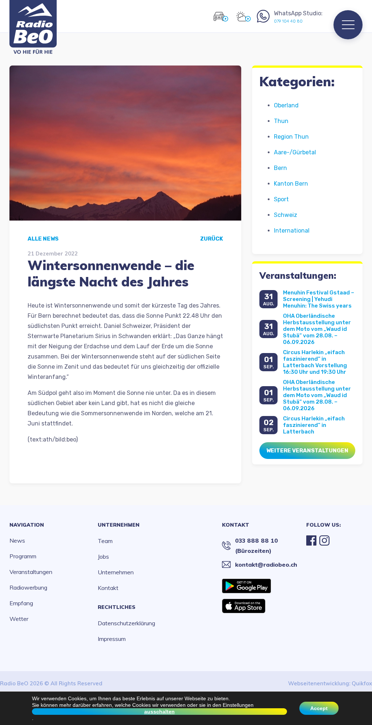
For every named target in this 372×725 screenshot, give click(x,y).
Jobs (103, 556)
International (292, 230)
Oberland (286, 105)
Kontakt (108, 587)
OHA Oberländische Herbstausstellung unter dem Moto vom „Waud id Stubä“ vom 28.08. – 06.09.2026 (317, 329)
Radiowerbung (28, 587)
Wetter (18, 618)
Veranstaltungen (30, 571)
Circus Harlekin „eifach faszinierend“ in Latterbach (314, 425)
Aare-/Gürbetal (295, 152)
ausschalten (159, 711)
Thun (281, 121)
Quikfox (362, 683)
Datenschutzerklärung (126, 623)
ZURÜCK (211, 238)
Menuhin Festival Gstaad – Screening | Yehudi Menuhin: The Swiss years (318, 299)
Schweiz (285, 214)
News (17, 540)
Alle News (43, 238)
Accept (319, 708)
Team (105, 540)
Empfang (21, 603)
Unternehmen (119, 525)
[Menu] (348, 24)
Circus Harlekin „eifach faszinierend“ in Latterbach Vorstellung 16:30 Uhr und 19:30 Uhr (315, 362)
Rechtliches (117, 607)
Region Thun (291, 136)
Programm (22, 556)
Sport (281, 199)
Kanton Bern (291, 183)
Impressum (112, 638)
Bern (280, 168)
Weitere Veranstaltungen (307, 450)
